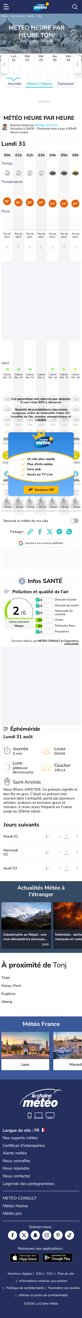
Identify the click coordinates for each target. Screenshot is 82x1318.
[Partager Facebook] (40, 532)
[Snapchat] (35, 1235)
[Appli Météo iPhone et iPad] (24, 1258)
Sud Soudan (17, 16)
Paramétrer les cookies (64, 1288)
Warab (30, 16)
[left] (4, 64)
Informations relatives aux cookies (43, 1281)
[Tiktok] (69, 1235)
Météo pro (12, 1213)
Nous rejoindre (16, 1168)
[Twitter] (23, 1235)
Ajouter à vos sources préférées (44, 543)
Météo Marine (15, 1206)
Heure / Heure (39, 83)
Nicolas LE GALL (46, 125)
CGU (39, 1273)
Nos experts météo (20, 1138)
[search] (75, 6)
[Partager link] (30, 532)
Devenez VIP (44, 490)
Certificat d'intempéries (24, 1145)
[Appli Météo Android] (57, 1258)
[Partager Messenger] (59, 532)
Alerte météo (15, 1153)
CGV (50, 1273)
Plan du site (65, 1273)
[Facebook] (12, 1235)
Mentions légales (20, 1273)
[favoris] (73, 31)
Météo (4, 16)
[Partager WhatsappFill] (69, 532)
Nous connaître (16, 1160)
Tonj (39, 16)
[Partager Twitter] (50, 532)
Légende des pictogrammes (28, 1183)
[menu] (7, 6)
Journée (14, 83)
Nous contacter (16, 1176)
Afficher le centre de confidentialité (43, 1295)
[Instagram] (46, 1235)
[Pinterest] (58, 1235)
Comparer (65, 83)
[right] (77, 64)
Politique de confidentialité (25, 1288)
